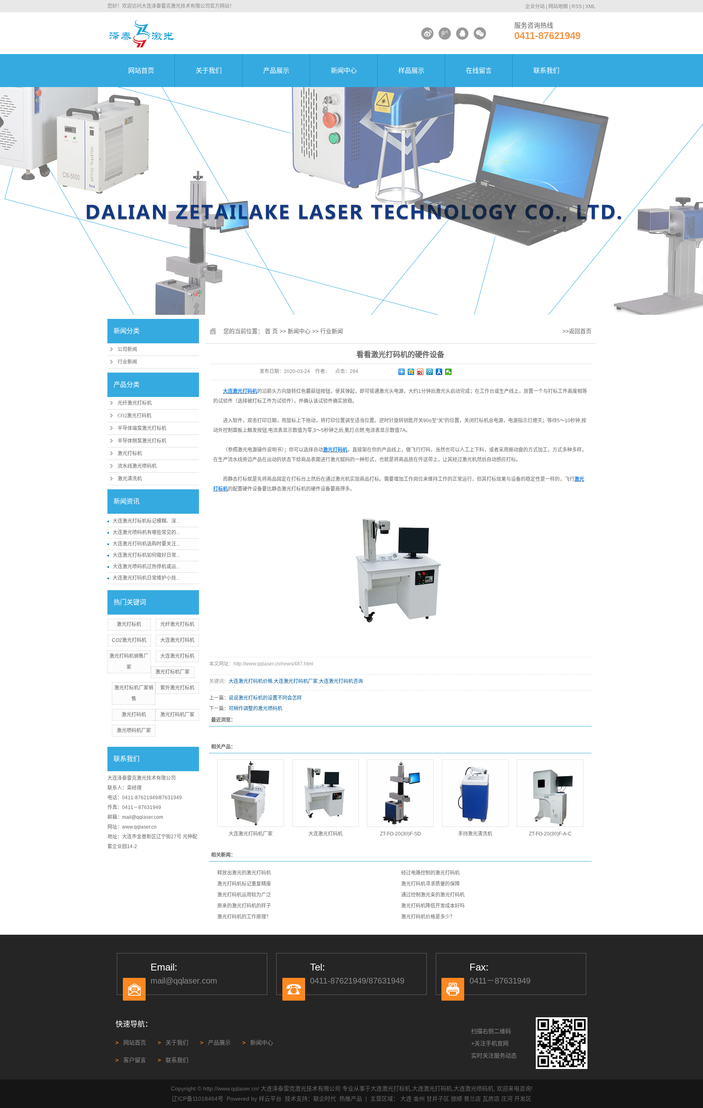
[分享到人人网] (439, 372)
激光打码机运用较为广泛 (244, 895)
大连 (406, 1098)
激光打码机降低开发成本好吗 (433, 906)
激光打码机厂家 (177, 715)
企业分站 (535, 6)
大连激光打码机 (177, 640)
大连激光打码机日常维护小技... (146, 578)
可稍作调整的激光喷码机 (255, 708)
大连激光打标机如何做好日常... (146, 555)
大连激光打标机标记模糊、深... (146, 521)
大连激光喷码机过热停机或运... (146, 566)
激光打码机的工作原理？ (244, 917)
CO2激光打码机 (134, 416)
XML (590, 6)
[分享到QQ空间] (411, 372)
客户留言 (134, 1060)
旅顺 (456, 1098)
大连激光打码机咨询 (341, 681)
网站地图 (558, 6)
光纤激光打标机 (135, 403)
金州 (419, 1098)
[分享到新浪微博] (420, 372)
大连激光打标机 (177, 656)
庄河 (507, 1098)
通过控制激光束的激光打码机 (433, 895)
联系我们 (546, 70)
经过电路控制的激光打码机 (430, 873)
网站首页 (141, 70)
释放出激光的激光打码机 (244, 873)
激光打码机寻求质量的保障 (430, 884)
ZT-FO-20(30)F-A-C (550, 834)
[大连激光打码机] (325, 793)
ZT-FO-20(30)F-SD (400, 834)
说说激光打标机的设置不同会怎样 (265, 698)
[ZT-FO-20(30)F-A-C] (550, 793)
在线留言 (479, 70)
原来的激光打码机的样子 (244, 906)
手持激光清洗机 (475, 834)
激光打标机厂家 (172, 672)
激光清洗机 (130, 479)
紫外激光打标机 (177, 688)
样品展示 (411, 70)
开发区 (522, 1098)
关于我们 (209, 70)
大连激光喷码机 (473, 1088)
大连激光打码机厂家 (296, 681)
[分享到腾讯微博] (429, 372)
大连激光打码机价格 (251, 681)
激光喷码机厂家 (134, 730)
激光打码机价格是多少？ (428, 917)
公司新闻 (127, 349)
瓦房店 (491, 1098)
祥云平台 (270, 1098)
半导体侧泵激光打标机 (142, 441)
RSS (577, 6)
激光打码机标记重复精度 (244, 884)
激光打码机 (134, 715)
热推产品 (350, 1098)
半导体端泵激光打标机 (142, 428)
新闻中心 (344, 70)
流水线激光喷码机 (137, 466)
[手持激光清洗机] (475, 793)
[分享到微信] (448, 372)
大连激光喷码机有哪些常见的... (146, 532)
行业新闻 (127, 362)
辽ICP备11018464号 (197, 1098)
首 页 (271, 331)
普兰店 (472, 1098)
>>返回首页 (577, 331)
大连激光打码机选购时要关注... (146, 544)
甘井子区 (437, 1098)
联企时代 (324, 1098)
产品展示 (276, 70)
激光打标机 (130, 453)
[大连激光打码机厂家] (250, 793)
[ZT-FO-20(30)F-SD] (400, 793)
